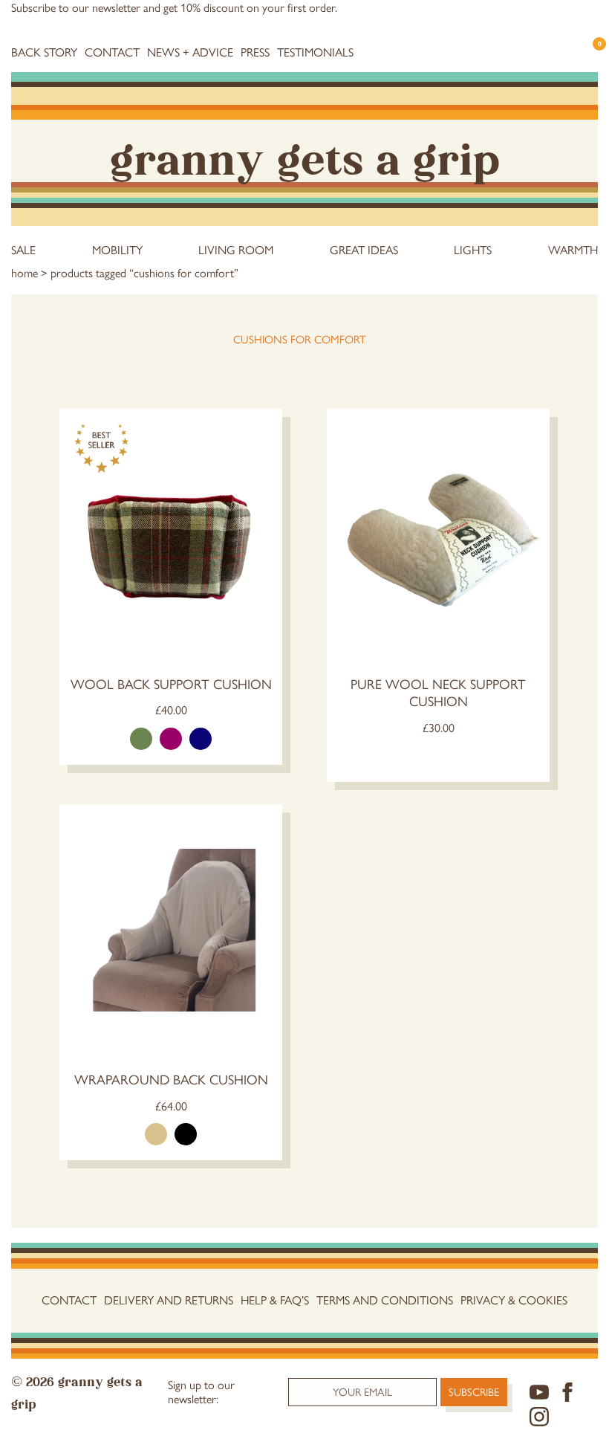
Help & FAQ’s (275, 1300)
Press (255, 52)
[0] (592, 57)
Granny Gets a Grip (305, 155)
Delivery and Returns (168, 1300)
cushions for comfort (299, 339)
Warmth (573, 250)
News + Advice (190, 52)
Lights (473, 250)
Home (24, 273)
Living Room (235, 250)
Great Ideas (364, 250)
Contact (112, 52)
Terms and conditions (384, 1300)
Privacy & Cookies (513, 1300)
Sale (23, 250)
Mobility (117, 250)
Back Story (44, 52)
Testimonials (315, 52)
